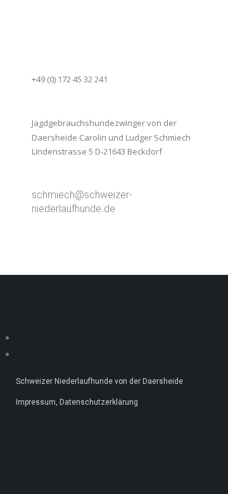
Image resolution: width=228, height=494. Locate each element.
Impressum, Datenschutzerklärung (77, 402)
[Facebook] (21, 337)
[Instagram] (21, 354)
